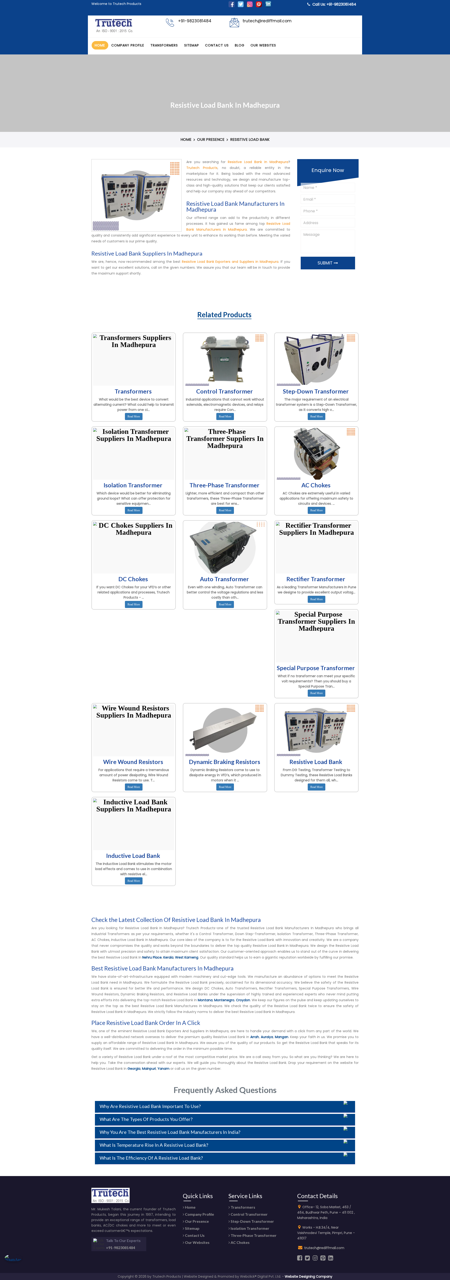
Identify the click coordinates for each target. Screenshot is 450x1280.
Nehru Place (152, 957)
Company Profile (127, 45)
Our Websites (263, 45)
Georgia (134, 1068)
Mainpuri (149, 1068)
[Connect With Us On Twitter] (241, 6)
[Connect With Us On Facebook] (232, 6)
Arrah (254, 1037)
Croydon (243, 1000)
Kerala (168, 957)
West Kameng (186, 957)
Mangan (281, 1037)
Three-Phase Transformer (253, 1235)
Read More (134, 416)
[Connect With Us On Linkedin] (268, 6)
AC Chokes (240, 1242)
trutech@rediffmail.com (324, 1248)
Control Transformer (249, 1214)
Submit (326, 263)
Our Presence (211, 139)
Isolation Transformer (249, 1228)
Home (100, 45)
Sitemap (191, 45)
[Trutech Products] (114, 32)
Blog (239, 45)
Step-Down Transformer (252, 1221)
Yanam (163, 1068)
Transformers (164, 45)
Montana (205, 1000)
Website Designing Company (308, 1276)
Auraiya (267, 1037)
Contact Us (217, 45)
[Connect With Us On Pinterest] (259, 6)
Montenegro (224, 1000)
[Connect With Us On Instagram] (250, 6)
